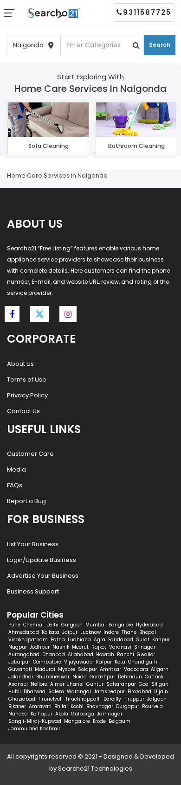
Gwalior (146, 654)
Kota (120, 661)
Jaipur (70, 632)
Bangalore (121, 624)
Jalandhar (20, 676)
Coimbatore (47, 661)
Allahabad (80, 654)
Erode (99, 721)
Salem (56, 691)
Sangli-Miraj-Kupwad (34, 721)
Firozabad (139, 691)
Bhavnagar (99, 706)
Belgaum (119, 721)
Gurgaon (72, 624)
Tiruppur (134, 699)
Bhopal (147, 632)
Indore (111, 632)
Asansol (18, 684)
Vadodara (136, 669)
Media (16, 469)
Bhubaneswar (53, 676)
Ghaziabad (21, 699)
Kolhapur (41, 713)
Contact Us (23, 411)
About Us (20, 363)
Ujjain (161, 691)
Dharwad (34, 691)
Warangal (79, 691)
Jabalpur (19, 661)
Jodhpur (40, 647)
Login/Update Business (41, 559)
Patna (58, 639)
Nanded (18, 713)
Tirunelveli (50, 699)
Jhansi (75, 684)
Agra (99, 639)
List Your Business (32, 544)
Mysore (66, 669)
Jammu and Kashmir (34, 728)
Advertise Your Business (42, 575)
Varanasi (120, 647)
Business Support (33, 591)
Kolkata (50, 632)
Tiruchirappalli (83, 699)
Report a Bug (26, 501)
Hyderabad (149, 624)
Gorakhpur (102, 676)
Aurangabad (23, 654)
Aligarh (159, 669)
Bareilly (112, 699)
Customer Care (30, 453)
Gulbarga (82, 713)
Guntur (94, 684)
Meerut (80, 647)
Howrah (105, 654)
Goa (144, 684)
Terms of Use (26, 379)
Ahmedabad (23, 632)
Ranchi (125, 654)
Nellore (39, 684)
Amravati (40, 706)
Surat (142, 639)
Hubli (14, 691)
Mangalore (77, 721)
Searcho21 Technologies (95, 768)
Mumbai (95, 624)
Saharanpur (121, 684)
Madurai (45, 669)
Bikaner (17, 706)
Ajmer (57, 684)
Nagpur (17, 647)
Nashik (60, 647)
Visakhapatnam (28, 639)
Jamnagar (110, 713)
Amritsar (110, 669)
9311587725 (147, 12)
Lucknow (90, 632)
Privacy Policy (27, 395)
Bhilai (61, 706)
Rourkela (152, 706)
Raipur (104, 661)
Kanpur (161, 639)
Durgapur (127, 706)
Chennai (33, 624)
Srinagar (144, 647)
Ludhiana (79, 639)
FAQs (14, 485)
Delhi (52, 624)
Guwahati (20, 669)
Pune (14, 624)
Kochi (77, 706)
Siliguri (159, 684)
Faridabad (120, 639)
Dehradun (130, 676)
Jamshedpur (109, 691)
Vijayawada (78, 661)
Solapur (87, 669)
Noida (79, 676)
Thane (129, 632)
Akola (61, 713)
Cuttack (154, 676)
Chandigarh (142, 661)
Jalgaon (157, 699)
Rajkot (98, 647)
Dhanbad (53, 654)
